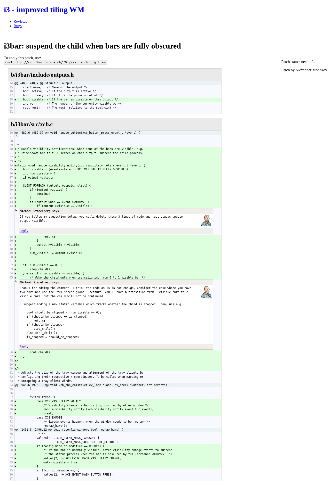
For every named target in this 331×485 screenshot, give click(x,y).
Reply (24, 231)
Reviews (20, 21)
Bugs (18, 26)
